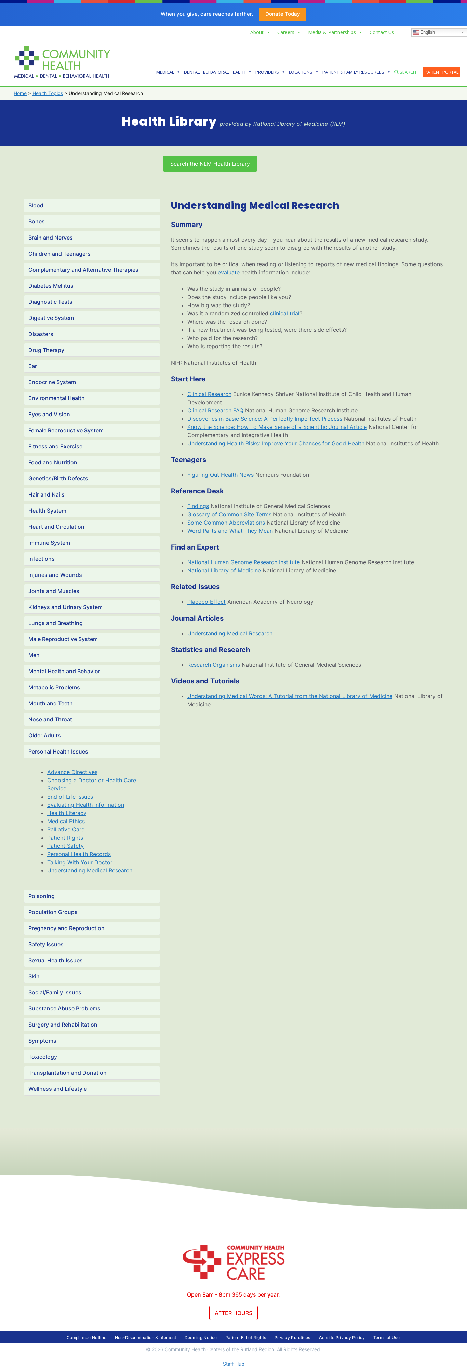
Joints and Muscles (53, 590)
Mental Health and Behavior (64, 671)
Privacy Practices (292, 1337)
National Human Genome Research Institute (243, 562)
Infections (41, 558)
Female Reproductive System (66, 430)
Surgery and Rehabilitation (62, 1024)
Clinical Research (209, 394)
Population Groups (53, 912)
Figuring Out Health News (220, 474)
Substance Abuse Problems (64, 1008)
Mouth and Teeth (50, 703)
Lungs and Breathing (55, 623)
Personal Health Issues (58, 751)
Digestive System (51, 317)
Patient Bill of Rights (245, 1337)
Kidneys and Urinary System (65, 606)
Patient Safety (65, 845)
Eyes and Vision (49, 414)
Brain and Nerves (50, 237)
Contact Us (382, 32)
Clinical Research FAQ (215, 410)
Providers (267, 72)
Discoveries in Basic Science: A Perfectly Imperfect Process (264, 418)
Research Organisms (213, 664)
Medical (165, 72)
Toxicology (42, 1056)
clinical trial (284, 313)
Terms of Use (386, 1337)
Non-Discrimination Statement (145, 1337)
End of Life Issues (70, 796)
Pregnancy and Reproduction (66, 928)
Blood (35, 205)
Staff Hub (233, 1364)
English (427, 32)
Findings (198, 506)
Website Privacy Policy (342, 1337)
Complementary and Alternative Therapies (83, 269)
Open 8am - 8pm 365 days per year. (233, 1294)
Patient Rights (65, 837)
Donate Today (282, 14)
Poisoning (41, 896)
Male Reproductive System (63, 639)
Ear (32, 366)
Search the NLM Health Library (210, 163)
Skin (34, 976)
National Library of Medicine (224, 570)
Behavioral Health (224, 72)
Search (407, 72)
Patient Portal (441, 72)
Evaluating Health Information (85, 804)
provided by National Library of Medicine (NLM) (282, 124)
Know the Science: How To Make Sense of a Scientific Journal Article (277, 426)
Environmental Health (56, 398)
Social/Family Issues (54, 992)
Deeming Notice (201, 1337)
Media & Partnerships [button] (332, 32)
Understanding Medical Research (89, 870)
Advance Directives (72, 772)
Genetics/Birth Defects (58, 478)
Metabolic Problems (54, 687)
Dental (192, 72)
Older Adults (44, 735)
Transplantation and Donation (67, 1072)
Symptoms (42, 1040)
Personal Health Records (79, 854)
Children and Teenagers (59, 253)
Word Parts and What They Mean (230, 530)
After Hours (233, 1313)
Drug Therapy (46, 350)
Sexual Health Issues (55, 960)
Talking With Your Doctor (79, 862)
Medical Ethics (66, 821)
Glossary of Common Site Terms (229, 514)
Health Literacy (66, 813)
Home (20, 93)
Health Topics (47, 93)
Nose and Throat (50, 719)
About (257, 32)
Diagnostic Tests (50, 301)
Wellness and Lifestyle (57, 1088)
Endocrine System (52, 382)
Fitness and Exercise (55, 446)
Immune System (49, 542)
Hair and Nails (46, 494)
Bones (36, 221)
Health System (47, 510)
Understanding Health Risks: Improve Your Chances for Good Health (275, 443)
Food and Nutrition (52, 462)
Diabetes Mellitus (51, 285)
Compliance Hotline (86, 1337)
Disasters (40, 333)
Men (34, 655)
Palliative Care (65, 829)
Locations (300, 72)
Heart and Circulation (56, 526)
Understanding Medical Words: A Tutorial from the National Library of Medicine (289, 696)
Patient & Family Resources (353, 72)
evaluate (229, 272)
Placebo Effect (206, 601)
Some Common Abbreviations (226, 522)
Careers (285, 32)
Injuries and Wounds (55, 574)
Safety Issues (46, 944)
